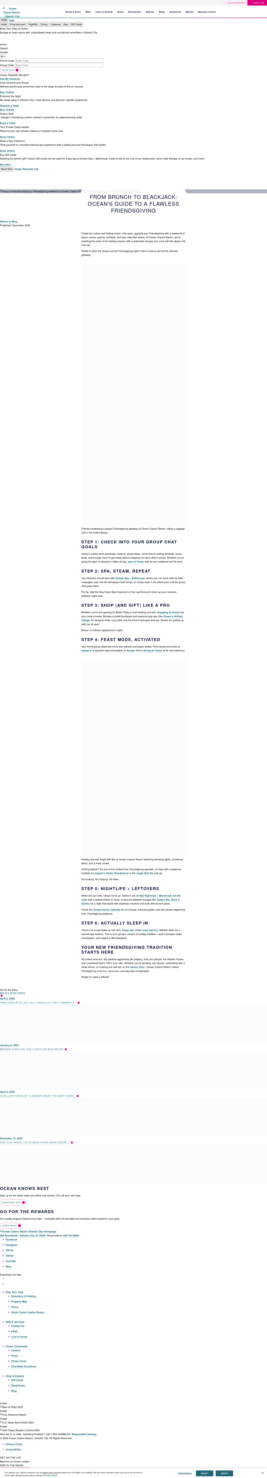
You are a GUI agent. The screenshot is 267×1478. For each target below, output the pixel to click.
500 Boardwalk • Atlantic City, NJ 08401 (23, 1235)
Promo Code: (7, 60)
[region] (133, 1473)
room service (150, 930)
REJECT (204, 1473)
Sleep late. (128, 930)
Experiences (175, 11)
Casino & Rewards (104, 11)
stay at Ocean (136, 561)
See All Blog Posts (12, 993)
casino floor (137, 967)
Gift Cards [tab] (76, 24)
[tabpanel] (133, 54)
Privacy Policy (14, 1444)
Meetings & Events (207, 11)
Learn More (9, 1225)
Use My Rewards (10, 79)
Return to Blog (8, 221)
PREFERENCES (185, 1473)
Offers (88, 11)
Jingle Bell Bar (145, 873)
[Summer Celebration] (262, 11)
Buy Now (5, 164)
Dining (120, 11)
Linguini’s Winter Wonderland (110, 873)
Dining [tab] (44, 24)
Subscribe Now (11, 1202)
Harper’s (86, 650)
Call (36, 169)
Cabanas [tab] (55, 24)
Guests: (4, 52)
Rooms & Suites (73, 11)
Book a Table (7, 123)
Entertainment (134, 11)
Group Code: (7, 65)
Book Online (7, 137)
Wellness (150, 11)
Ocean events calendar (107, 909)
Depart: (4, 48)
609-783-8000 (71, 1235)
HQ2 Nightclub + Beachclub (155, 895)
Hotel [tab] (4, 24)
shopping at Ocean (168, 612)
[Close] (262, 1473)
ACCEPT (224, 1473)
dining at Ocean (152, 650)
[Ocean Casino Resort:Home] (11, 11)
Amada (130, 650)
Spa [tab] (65, 24)
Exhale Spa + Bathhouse (130, 578)
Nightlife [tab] (33, 24)
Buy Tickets (7, 92)
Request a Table (9, 105)
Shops (162, 11)
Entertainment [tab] (18, 24)
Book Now (8, 70)
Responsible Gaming (83, 1434)
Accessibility (13, 1449)
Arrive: (3, 44)
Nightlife (190, 11)
